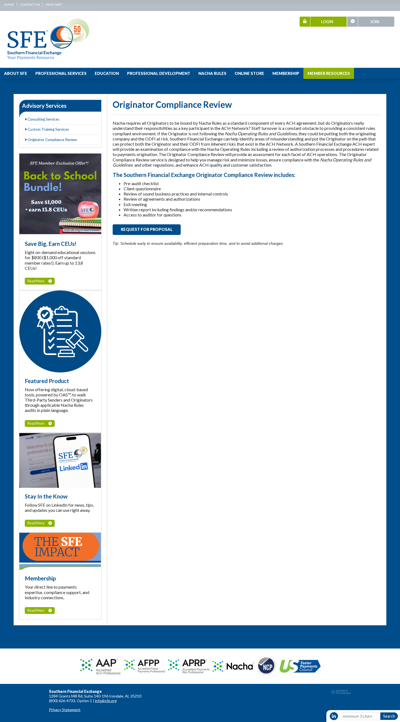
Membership (285, 73)
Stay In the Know (46, 496)
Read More (35, 281)
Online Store (249, 73)
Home (9, 4)
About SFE (15, 73)
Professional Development (158, 73)
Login (327, 21)
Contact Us (30, 4)
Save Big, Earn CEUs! (50, 243)
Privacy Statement (65, 709)
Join (374, 21)
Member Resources (328, 73)
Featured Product (47, 380)
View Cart (53, 4)
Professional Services (61, 73)
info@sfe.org (106, 700)
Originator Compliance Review (52, 139)
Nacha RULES (212, 73)
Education (107, 73)
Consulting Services (43, 119)
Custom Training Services (48, 129)
